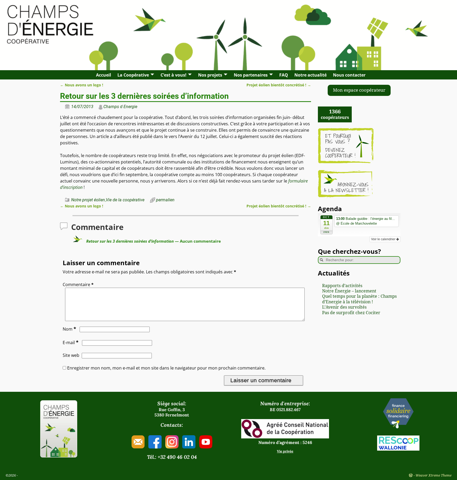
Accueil (103, 75)
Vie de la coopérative (125, 199)
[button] (359, 90)
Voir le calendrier (383, 239)
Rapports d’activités (342, 285)
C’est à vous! (173, 75)
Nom (69, 329)
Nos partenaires (251, 75)
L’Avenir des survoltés (344, 307)
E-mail (71, 342)
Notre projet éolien (88, 199)
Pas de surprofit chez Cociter (351, 312)
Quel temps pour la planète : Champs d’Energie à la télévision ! (359, 299)
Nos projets (210, 75)
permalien (165, 199)
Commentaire (78, 284)
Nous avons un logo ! (81, 84)
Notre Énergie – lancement (349, 291)
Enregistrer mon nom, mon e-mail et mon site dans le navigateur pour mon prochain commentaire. (166, 368)
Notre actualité (310, 75)
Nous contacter (349, 75)
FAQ (283, 75)
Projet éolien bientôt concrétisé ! (278, 84)
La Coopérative (133, 75)
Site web (71, 355)
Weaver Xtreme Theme (433, 475)
